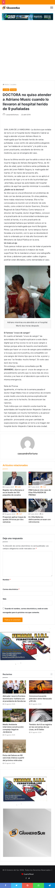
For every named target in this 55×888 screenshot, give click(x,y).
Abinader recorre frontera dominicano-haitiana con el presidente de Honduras (14, 698)
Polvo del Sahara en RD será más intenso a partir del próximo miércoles (13, 757)
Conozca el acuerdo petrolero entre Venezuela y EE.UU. (40, 698)
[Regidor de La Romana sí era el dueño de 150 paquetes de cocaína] (14, 478)
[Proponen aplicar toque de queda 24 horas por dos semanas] (14, 505)
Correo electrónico (11, 589)
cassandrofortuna (12, 115)
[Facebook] (26, 878)
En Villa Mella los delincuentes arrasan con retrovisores (40, 519)
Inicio (6, 84)
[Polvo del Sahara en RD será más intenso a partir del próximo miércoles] (14, 746)
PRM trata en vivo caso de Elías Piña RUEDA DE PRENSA (40, 492)
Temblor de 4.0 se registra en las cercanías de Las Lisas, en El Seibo (40, 727)
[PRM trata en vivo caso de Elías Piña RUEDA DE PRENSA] (40, 478)
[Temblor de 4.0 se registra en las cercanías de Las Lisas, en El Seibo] (40, 715)
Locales (13, 84)
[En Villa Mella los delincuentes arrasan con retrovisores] (40, 505)
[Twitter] (29, 878)
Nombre (6, 580)
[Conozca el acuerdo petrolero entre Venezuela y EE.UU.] (40, 687)
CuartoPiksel (29, 874)
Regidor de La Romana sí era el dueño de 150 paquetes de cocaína (13, 492)
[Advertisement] (27, 51)
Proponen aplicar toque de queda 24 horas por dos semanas (14, 519)
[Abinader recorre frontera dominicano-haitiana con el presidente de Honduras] (14, 687)
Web (4, 599)
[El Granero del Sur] (11, 7)
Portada (13, 90)
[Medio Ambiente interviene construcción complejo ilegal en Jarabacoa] (14, 715)
